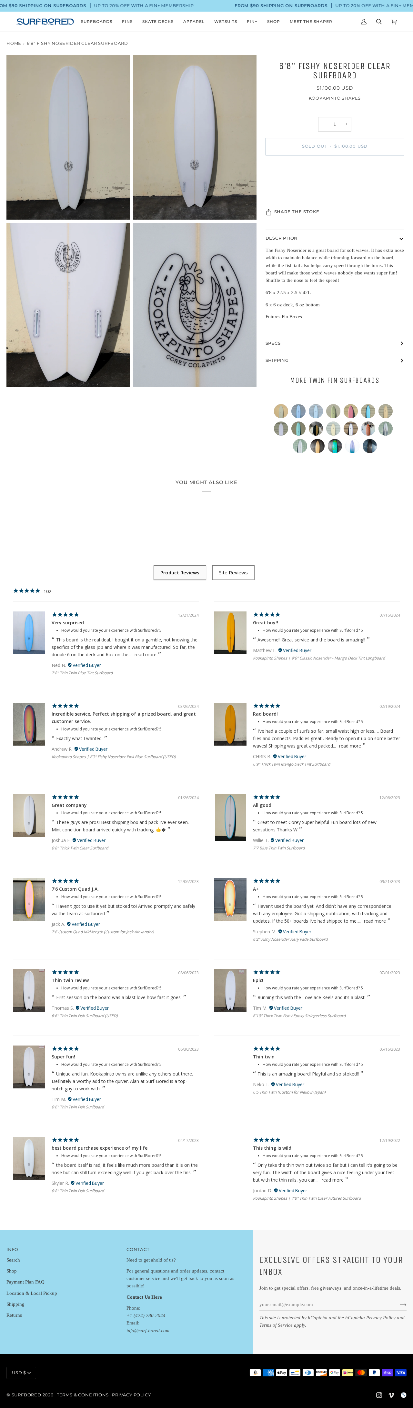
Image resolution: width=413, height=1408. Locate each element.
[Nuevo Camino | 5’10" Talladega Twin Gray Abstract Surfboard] (387, 430)
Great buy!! (265, 623)
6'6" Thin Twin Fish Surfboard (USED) (85, 1015)
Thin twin (264, 1057)
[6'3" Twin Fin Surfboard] (370, 447)
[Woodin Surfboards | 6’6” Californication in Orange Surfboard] (369, 430)
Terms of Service (276, 1325)
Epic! (258, 980)
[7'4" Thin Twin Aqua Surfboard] (300, 430)
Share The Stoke (296, 211)
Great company (69, 805)
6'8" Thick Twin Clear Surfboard (80, 848)
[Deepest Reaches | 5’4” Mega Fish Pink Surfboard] (352, 412)
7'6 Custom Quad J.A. (75, 889)
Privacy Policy (381, 1317)
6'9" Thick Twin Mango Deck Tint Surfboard (291, 764)
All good (262, 805)
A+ (256, 889)
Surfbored (26, 1395)
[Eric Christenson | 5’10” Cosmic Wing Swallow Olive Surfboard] (335, 412)
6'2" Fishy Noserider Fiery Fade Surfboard (290, 939)
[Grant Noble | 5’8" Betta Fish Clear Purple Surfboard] (352, 430)
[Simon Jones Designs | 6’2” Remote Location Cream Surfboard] (387, 412)
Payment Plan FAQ (25, 1281)
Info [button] (12, 1249)
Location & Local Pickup (31, 1293)
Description (282, 238)
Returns (14, 1315)
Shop (11, 1271)
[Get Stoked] (398, 1304)
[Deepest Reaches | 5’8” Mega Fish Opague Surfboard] (282, 430)
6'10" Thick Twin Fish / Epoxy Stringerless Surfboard (299, 1015)
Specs (273, 343)
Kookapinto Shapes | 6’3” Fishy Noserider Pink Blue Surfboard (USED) (114, 756)
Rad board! (265, 714)
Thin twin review (70, 980)
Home (13, 43)
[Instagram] (379, 1395)
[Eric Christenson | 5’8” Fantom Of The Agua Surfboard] (282, 412)
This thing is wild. (273, 1148)
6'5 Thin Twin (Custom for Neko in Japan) (289, 1092)
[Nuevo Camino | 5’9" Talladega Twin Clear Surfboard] (301, 447)
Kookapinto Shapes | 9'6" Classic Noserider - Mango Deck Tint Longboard (319, 658)
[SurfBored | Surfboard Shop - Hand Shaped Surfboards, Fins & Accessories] (404, 1395)
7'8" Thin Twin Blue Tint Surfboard (82, 673)
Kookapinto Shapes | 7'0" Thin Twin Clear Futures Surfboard (307, 1198)
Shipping (277, 360)
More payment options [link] (335, 185)
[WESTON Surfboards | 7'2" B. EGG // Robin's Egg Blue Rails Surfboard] (300, 412)
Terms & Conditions (83, 1395)
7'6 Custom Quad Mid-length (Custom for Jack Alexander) (103, 932)
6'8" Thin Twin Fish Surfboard (78, 1191)
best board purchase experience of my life (99, 1148)
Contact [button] (138, 1249)
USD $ (19, 1372)
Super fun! (63, 1057)
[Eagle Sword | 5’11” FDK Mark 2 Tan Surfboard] (319, 447)
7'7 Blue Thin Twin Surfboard (279, 848)
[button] (96, 22)
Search (13, 1260)
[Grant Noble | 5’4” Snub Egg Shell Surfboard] (335, 430)
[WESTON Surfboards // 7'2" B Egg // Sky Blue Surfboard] (317, 412)
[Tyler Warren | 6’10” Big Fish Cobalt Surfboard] (369, 412)
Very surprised (68, 623)
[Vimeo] (391, 1395)
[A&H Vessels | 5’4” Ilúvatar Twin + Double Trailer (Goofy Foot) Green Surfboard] (336, 447)
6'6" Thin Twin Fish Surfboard (78, 1107)
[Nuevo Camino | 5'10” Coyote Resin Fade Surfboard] (354, 447)
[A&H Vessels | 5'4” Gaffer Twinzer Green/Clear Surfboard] (317, 430)
